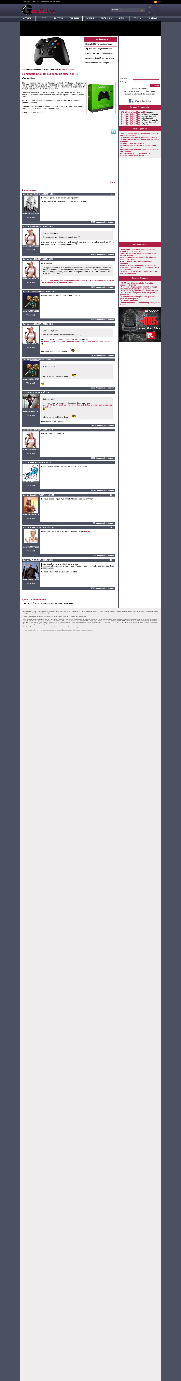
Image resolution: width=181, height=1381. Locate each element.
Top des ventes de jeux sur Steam (99, 49)
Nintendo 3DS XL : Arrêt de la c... (98, 44)
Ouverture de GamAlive (130, 114)
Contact (35, 2)
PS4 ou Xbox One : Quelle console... (99, 53)
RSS (159, 2)
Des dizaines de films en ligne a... (98, 63)
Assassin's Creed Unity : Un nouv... (99, 58)
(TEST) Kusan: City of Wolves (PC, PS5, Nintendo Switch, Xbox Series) (136, 154)
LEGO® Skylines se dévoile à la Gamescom (138, 265)
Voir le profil (30, 217)
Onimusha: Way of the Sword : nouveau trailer (139, 291)
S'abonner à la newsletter (49, 2)
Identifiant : (124, 78)
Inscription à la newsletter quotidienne (140, 94)
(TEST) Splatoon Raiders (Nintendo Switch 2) (139, 138)
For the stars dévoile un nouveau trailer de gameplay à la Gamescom (137, 251)
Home (112, 182)
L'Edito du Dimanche (129, 301)
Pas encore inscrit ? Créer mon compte (140, 91)
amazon (86, 531)
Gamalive (26, 2)
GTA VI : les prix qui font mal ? (133, 112)
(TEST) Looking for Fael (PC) (132, 144)
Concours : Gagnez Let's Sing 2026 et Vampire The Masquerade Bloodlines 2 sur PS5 (139, 288)
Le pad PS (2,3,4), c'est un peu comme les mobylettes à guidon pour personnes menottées (77, 342)
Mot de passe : (125, 82)
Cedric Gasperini (67, 70)
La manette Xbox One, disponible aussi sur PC (50, 74)
